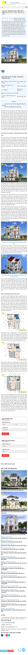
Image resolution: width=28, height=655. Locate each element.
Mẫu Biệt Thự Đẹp (12, 11)
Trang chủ (4, 11)
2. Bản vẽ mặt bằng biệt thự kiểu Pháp (12, 106)
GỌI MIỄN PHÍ (11, 650)
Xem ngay (5, 433)
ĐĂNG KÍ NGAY (4, 650)
